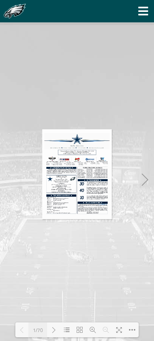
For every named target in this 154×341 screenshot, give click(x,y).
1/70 (38, 330)
